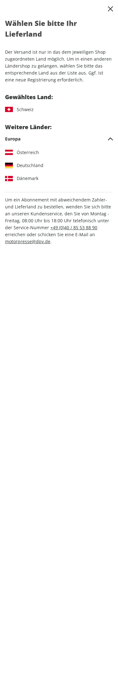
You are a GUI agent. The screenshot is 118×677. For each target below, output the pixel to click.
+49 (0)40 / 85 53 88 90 (73, 228)
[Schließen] (110, 8)
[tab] (59, 138)
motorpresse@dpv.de (27, 241)
